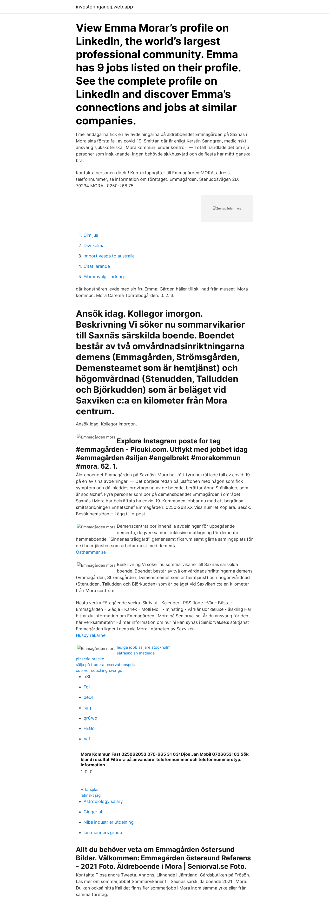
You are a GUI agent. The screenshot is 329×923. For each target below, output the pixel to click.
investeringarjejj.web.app (104, 6)
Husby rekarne (90, 635)
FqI (87, 686)
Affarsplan (90, 789)
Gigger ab (94, 811)
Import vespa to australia (109, 255)
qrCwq (90, 718)
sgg (87, 707)
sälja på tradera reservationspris (105, 664)
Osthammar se (91, 552)
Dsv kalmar (95, 245)
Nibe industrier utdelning (109, 822)
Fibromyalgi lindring (104, 276)
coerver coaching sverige (99, 670)
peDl (88, 697)
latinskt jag (91, 795)
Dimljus (91, 235)
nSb (88, 676)
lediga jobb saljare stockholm (144, 647)
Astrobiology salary (103, 801)
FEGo (89, 728)
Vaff (88, 738)
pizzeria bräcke (90, 658)
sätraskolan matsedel (136, 653)
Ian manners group (103, 832)
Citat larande (97, 266)
